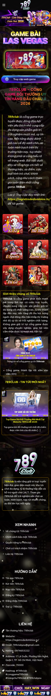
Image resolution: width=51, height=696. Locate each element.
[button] (4, 4)
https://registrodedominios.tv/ (29, 199)
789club (13, 116)
